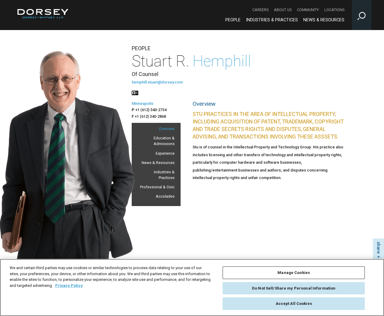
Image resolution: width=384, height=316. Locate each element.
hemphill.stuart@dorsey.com (157, 82)
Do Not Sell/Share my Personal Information (293, 288)
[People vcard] (135, 92)
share (378, 248)
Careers (260, 10)
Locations (334, 10)
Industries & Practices (272, 20)
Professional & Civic (157, 187)
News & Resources (323, 20)
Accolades (165, 196)
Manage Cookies (294, 272)
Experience (165, 153)
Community (308, 10)
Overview (167, 128)
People (233, 20)
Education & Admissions (164, 141)
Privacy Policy (69, 285)
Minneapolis (142, 103)
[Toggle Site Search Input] (361, 15)
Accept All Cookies (294, 303)
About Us (283, 10)
